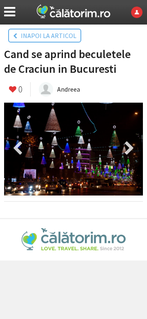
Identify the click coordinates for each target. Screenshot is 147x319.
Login (139, 12)
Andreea (68, 89)
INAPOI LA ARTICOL (46, 35)
